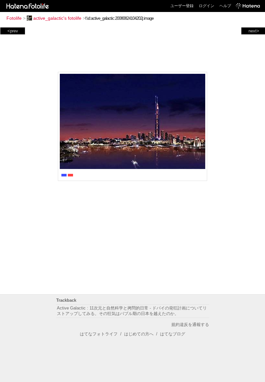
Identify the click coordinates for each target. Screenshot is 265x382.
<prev (12, 30)
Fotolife (14, 18)
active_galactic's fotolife (57, 18)
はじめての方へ (139, 333)
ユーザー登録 (182, 6)
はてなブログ (172, 333)
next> (254, 30)
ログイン (206, 6)
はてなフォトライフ (99, 333)
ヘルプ (225, 6)
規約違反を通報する (190, 324)
